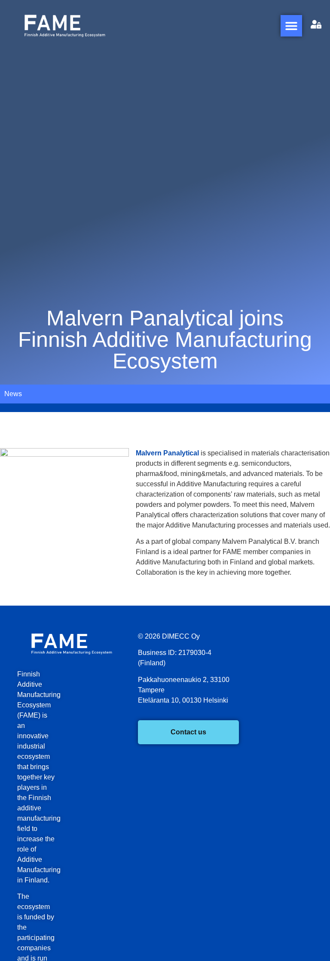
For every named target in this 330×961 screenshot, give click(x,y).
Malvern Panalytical (167, 453)
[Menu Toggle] (291, 25)
